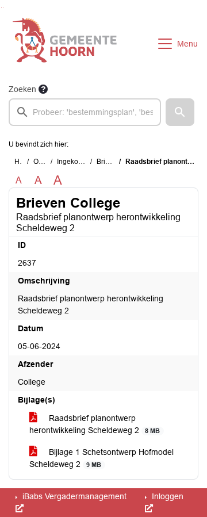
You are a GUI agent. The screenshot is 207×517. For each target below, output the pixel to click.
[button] (180, 112)
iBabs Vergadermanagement (73, 496)
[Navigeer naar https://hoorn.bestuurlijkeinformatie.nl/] (65, 44)
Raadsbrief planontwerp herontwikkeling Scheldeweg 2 (94, 424)
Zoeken (22, 89)
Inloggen (166, 496)
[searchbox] (85, 112)
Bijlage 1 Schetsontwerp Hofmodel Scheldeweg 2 (101, 458)
